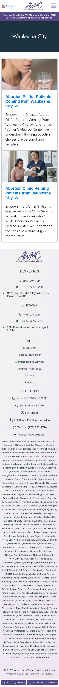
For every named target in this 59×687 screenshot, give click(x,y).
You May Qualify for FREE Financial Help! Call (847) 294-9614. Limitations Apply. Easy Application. (29, 16)
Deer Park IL (18, 490)
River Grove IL (34, 589)
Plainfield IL (13, 585)
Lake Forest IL (37, 536)
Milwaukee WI (9, 630)
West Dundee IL (41, 615)
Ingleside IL (36, 524)
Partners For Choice (41, 673)
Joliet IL (29, 528)
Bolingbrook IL (9, 475)
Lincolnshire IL (15, 543)
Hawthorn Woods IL (33, 517)
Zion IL (52, 627)
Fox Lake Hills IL (13, 502)
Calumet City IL (13, 479)
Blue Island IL (44, 471)
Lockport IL (8, 547)
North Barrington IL (45, 562)
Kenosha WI (50, 630)
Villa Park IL (14, 612)
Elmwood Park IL (11, 498)
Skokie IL (51, 600)
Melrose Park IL (12, 555)
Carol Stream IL (29, 479)
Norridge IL (29, 562)
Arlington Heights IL (22, 464)
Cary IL (6, 483)
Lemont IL (41, 540)
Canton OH (44, 653)
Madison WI (22, 630)
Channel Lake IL (18, 483)
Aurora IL (38, 464)
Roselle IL (26, 593)
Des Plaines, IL (38, 445)
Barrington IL (12, 467)
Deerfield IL (30, 490)
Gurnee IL (24, 513)
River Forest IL (19, 589)
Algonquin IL (42, 460)
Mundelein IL (46, 558)
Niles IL (19, 562)
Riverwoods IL (49, 589)
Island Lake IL (8, 528)
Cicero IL (9, 486)
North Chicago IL (10, 566)
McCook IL (48, 551)
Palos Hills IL (36, 577)
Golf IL (20, 509)
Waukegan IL (9, 615)
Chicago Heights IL (36, 483)
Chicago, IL (20, 445)
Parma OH (33, 653)
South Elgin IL (9, 604)
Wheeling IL (20, 623)
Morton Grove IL (15, 558)
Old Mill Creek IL (13, 574)
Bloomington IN (10, 646)
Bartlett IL (24, 467)
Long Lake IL (49, 547)
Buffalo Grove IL (40, 475)
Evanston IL (25, 498)
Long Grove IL (35, 547)
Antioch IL (7, 464)
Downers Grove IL (46, 490)
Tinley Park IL (22, 608)
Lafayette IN (39, 646)
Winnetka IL (8, 627)
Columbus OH (12, 649)
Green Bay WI (36, 630)
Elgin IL (21, 494)
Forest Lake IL (40, 498)
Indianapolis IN (36, 638)
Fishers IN (50, 642)
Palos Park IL (50, 577)
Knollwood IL (24, 532)
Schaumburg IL (23, 600)
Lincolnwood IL (30, 543)
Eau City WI (50, 634)
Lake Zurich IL (28, 540)
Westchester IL (27, 619)
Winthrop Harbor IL (24, 627)
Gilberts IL (10, 505)
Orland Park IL (46, 574)
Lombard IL (21, 547)
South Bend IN (27, 642)
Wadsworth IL (36, 612)
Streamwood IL (37, 604)
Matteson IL (23, 551)
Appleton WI (19, 634)
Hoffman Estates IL (45, 521)
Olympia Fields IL (30, 574)
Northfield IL (40, 566)
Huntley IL (9, 524)
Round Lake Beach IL (15, 596)
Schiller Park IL (38, 600)
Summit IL (51, 604)
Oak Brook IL (10, 570)
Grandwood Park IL (33, 509)
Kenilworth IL (40, 528)
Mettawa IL (26, 555)
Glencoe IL (34, 505)
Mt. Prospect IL (31, 558)
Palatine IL (7, 577)
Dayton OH (21, 653)
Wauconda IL (50, 612)
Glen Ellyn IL (22, 505)
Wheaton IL (8, 623)
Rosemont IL (38, 593)
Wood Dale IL (41, 627)
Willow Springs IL (35, 623)
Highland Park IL (14, 521)
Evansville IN (13, 642)
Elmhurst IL (51, 494)
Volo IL (25, 612)
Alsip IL (52, 460)
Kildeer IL (52, 528)
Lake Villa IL (14, 540)
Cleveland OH (27, 649)
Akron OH (10, 653)
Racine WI (7, 634)
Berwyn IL (15, 471)
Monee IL (48, 555)
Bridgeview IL (24, 475)
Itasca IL (20, 528)
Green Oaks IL (12, 513)
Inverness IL (48, 524)
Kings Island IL (10, 532)
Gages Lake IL (41, 502)
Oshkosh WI (8, 638)
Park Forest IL (21, 581)
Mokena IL (38, 555)
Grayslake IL (50, 509)
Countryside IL (42, 486)
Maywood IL (36, 551)
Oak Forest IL (25, 570)
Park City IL (7, 581)
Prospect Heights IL (44, 585)
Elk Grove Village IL (35, 494)
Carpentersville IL (46, 479)
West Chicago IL (25, 615)
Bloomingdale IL (29, 471)
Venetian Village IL (39, 608)
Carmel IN (39, 642)
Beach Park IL (37, 467)
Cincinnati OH (41, 649)
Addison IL (30, 460)
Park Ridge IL (35, 581)
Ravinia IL (6, 589)
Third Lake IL (8, 608)
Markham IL (10, 551)
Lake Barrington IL (41, 532)
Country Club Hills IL (24, 486)
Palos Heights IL (21, 577)
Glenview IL (10, 509)
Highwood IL (29, 521)
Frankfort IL (27, 502)
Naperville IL (9, 562)
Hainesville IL (36, 513)
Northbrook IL (26, 566)
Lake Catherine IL (19, 536)
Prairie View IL (27, 585)
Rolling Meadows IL (11, 593)
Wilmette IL (50, 623)
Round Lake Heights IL (38, 596)
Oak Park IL (51, 570)
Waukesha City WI (35, 634)
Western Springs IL (44, 619)
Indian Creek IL (22, 524)
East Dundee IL (9, 494)
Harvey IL (48, 513)
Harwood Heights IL (12, 517)
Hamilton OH (20, 657)
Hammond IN (25, 646)
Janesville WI (21, 638)
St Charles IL (23, 604)
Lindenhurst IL (46, 543)
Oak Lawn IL (39, 570)
